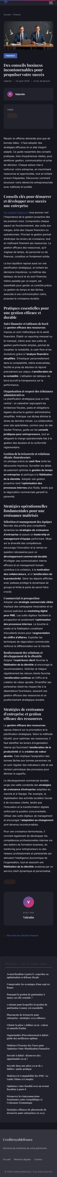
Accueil (7, 14)
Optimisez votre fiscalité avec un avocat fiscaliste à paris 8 (28, 1087)
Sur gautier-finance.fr (16, 212)
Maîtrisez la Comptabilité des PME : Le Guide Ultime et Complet (27, 1077)
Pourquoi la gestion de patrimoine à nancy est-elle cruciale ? (26, 996)
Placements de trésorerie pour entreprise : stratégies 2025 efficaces (26, 1016)
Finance (17, 14)
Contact (38, 1159)
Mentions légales (22, 1159)
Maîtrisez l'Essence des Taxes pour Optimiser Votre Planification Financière (28, 1047)
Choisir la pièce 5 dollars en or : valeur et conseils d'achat (27, 1026)
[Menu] (51, 2)
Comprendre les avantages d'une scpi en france (28, 986)
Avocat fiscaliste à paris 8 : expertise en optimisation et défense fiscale (27, 976)
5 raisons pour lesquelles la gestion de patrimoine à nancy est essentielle (27, 1006)
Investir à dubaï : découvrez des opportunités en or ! (24, 1057)
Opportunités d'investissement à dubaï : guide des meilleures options (28, 1037)
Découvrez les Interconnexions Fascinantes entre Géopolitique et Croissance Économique (24, 1099)
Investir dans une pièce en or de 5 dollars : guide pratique (25, 1067)
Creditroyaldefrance (18, 1139)
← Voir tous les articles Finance (21, 935)
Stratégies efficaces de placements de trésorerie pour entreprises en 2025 (26, 1111)
